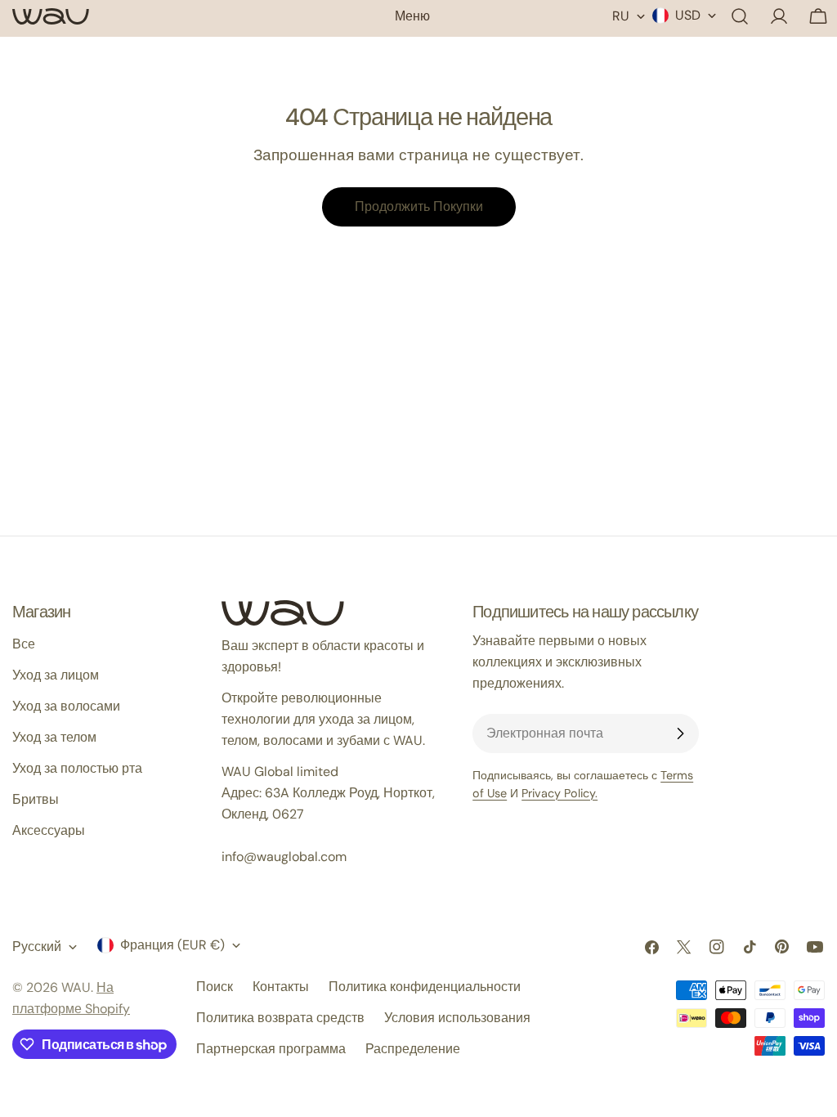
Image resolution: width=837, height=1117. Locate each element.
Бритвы (35, 799)
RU (620, 16)
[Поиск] (739, 16)
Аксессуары (48, 830)
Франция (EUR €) (172, 944)
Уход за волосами (66, 706)
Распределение (412, 1048)
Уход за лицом (55, 675)
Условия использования (457, 1017)
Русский (36, 946)
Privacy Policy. (559, 793)
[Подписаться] (680, 733)
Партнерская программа (271, 1048)
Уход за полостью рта (77, 768)
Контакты (281, 986)
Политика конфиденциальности (425, 986)
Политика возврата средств (280, 1017)
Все (23, 644)
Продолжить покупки (419, 206)
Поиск (214, 986)
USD (687, 15)
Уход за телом (54, 737)
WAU (76, 987)
